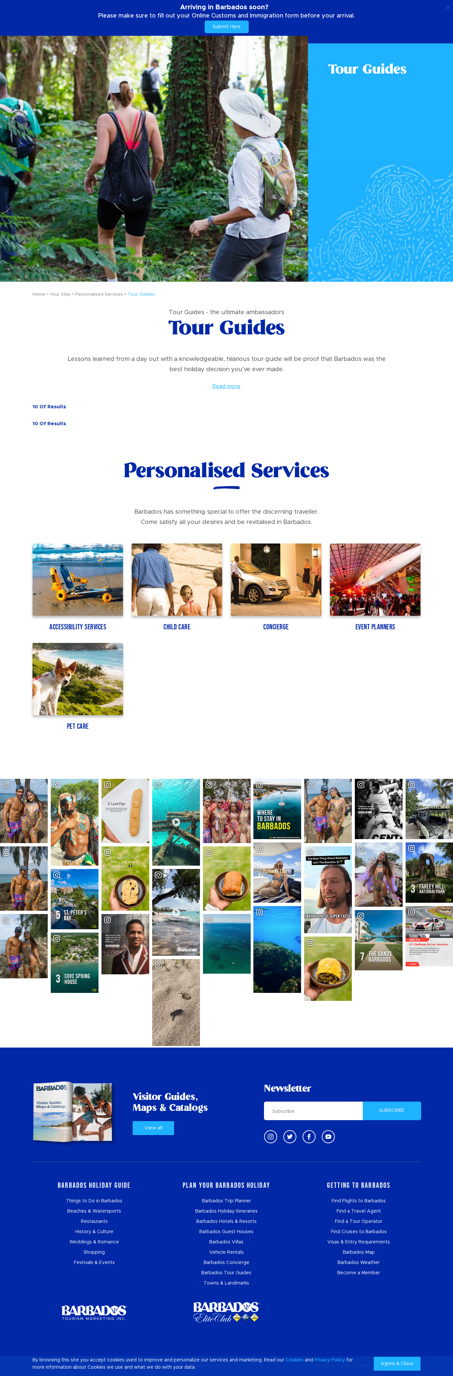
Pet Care (78, 726)
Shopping (94, 1252)
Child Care (176, 627)
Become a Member (358, 1273)
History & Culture (94, 1232)
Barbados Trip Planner (226, 1201)
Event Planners (375, 627)
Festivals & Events (94, 1262)
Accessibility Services (77, 627)
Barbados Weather (359, 1262)
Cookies (294, 1360)
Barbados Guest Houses (226, 1232)
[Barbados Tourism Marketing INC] (94, 1312)
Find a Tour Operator (358, 1221)
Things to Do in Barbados (94, 1201)
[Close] (447, 7)
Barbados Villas (226, 1242)
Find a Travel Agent (359, 1211)
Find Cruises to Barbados (359, 1232)
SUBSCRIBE (392, 1110)
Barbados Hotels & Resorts (226, 1221)
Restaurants (94, 1221)
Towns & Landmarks (226, 1283)
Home (38, 294)
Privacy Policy (329, 1360)
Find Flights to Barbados (359, 1201)
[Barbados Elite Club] (226, 1312)
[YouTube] (328, 1136)
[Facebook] (309, 1136)
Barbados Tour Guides (226, 1273)
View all (153, 1128)
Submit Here (227, 27)
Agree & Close (397, 1363)
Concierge (276, 627)
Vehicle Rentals (226, 1252)
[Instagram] (270, 1136)
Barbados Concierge (226, 1262)
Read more (226, 386)
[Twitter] (289, 1136)
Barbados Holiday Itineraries (226, 1211)
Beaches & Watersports (94, 1211)
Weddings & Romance (94, 1242)
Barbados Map (359, 1252)
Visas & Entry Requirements (358, 1242)
